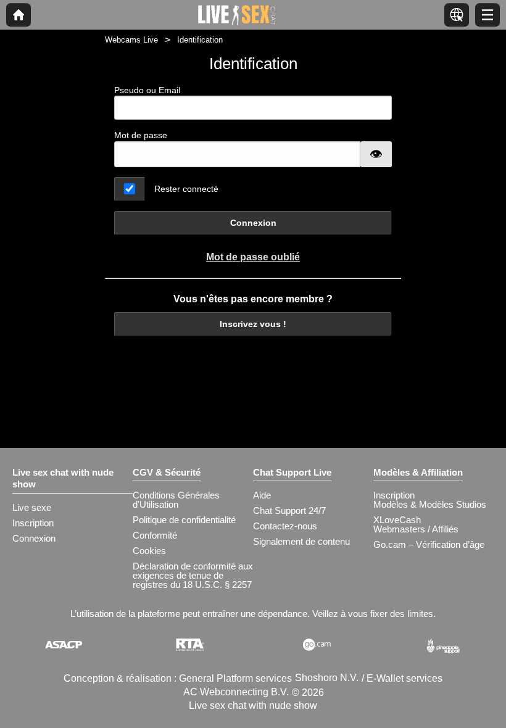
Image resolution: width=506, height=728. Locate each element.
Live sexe (31, 507)
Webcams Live (131, 39)
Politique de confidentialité (184, 520)
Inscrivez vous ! (253, 324)
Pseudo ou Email (147, 90)
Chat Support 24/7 (289, 510)
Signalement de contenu (301, 541)
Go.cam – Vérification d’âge (428, 544)
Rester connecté (186, 189)
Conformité (155, 535)
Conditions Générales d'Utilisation (176, 500)
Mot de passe (140, 135)
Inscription (33, 523)
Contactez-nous (285, 526)
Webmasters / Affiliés (415, 529)
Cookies (149, 550)
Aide (262, 495)
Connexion (253, 223)
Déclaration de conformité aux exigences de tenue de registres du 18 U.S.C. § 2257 (193, 575)
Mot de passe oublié (253, 257)
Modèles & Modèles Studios (429, 504)
